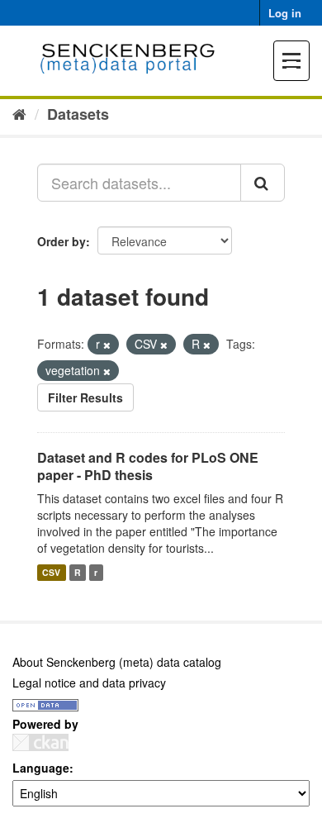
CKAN (40, 742)
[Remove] (107, 344)
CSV (51, 572)
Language (40, 767)
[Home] (19, 113)
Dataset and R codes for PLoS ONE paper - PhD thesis (147, 466)
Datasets (78, 114)
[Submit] (262, 183)
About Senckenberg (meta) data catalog (116, 662)
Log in (284, 13)
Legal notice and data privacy (89, 682)
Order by (61, 241)
